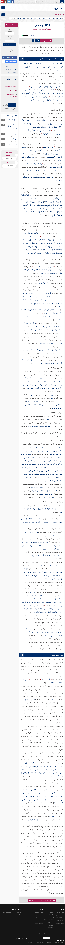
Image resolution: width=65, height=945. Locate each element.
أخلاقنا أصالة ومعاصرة (10, 86)
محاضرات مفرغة (59, 917)
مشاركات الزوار (7, 912)
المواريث (19, 912)
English (38, 2)
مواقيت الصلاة (17, 915)
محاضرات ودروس (59, 915)
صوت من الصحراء (12, 144)
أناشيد (52, 912)
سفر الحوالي (15, 121)
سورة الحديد (14, 139)
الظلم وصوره (42, 25)
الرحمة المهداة (39, 912)
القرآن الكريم (60, 912)
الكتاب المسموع (59, 923)
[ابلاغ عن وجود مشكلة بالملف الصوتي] (33, 40)
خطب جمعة (60, 920)
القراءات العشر (39, 923)
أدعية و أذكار (50, 922)
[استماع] (38, 40)
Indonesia (32, 2)
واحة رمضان (39, 915)
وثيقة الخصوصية (38, 938)
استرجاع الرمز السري (11, 66)
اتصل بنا (23, 938)
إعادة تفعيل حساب (11, 72)
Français (44, 2)
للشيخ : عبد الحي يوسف (42, 29)
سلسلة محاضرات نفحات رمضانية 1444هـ (9, 95)
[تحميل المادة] (36, 40)
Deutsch (50, 2)
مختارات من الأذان (49, 919)
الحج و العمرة (39, 917)
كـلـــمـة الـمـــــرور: (9, 37)
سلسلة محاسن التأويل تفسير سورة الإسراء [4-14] (12, 126)
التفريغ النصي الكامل (45, 40)
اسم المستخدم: (9, 30)
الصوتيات (58, 14)
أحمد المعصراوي (14, 136)
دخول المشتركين (9, 44)
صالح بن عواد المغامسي (12, 131)
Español (57, 2)
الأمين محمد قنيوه (13, 141)
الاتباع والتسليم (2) (12, 119)
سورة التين (14, 134)
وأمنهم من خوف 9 (11, 90)
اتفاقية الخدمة (29, 938)
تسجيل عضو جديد (11, 69)
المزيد (12, 105)
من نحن (18, 938)
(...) (16, 146)
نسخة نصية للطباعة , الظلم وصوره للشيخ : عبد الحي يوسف (41, 900)
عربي (62, 2)
